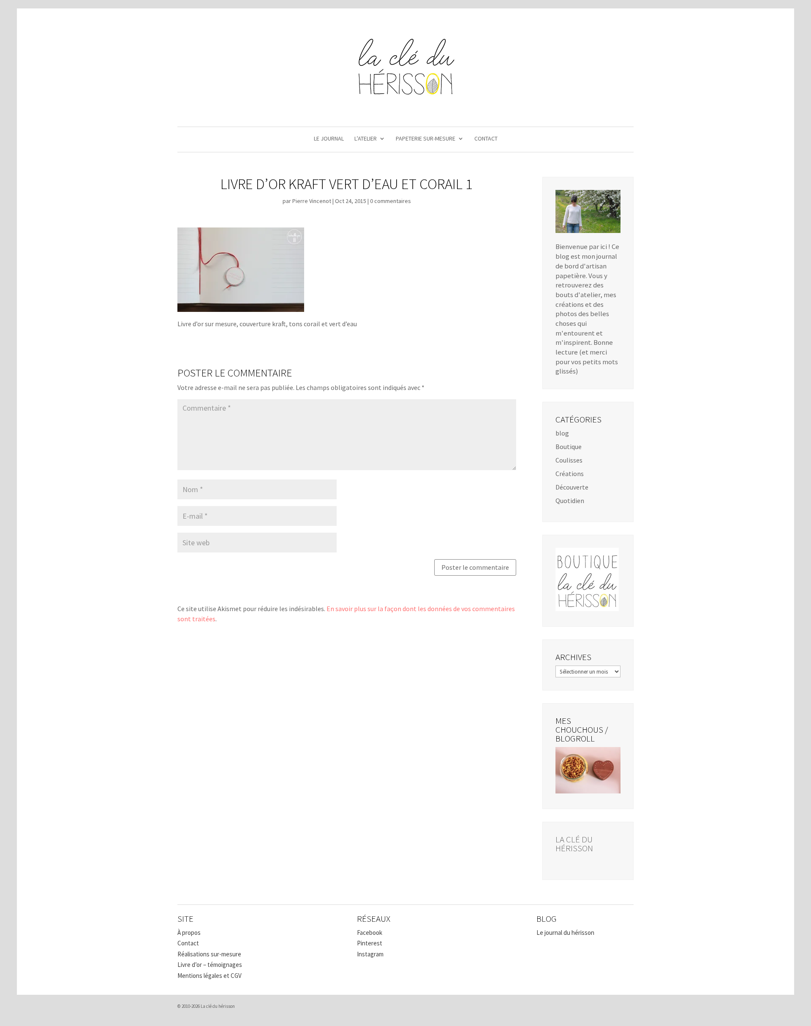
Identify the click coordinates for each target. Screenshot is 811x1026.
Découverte (571, 487)
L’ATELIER (365, 138)
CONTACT (486, 138)
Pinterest (369, 943)
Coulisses (568, 460)
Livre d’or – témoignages (209, 965)
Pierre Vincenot (311, 201)
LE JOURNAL (329, 138)
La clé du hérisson (574, 844)
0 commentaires (390, 201)
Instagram (370, 954)
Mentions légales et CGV (209, 976)
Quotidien (569, 500)
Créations (569, 473)
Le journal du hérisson (565, 933)
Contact (188, 943)
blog (562, 433)
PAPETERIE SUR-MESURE (425, 138)
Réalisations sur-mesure (209, 954)
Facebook (369, 933)
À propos (189, 933)
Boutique (568, 446)
